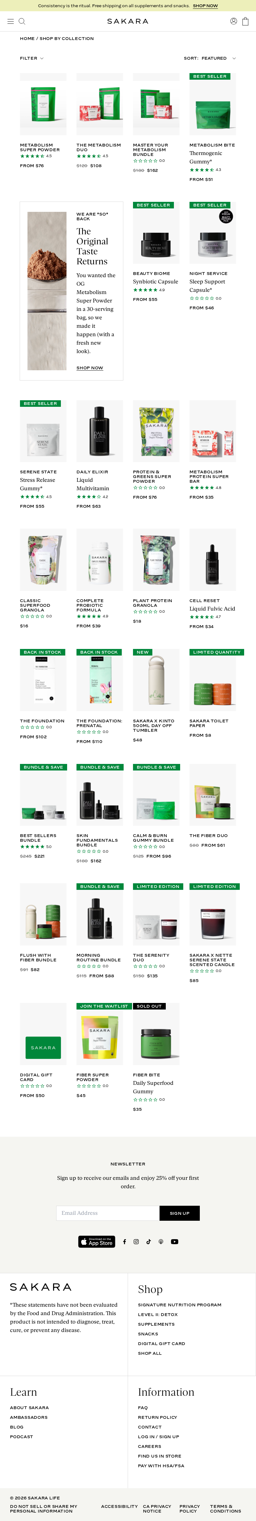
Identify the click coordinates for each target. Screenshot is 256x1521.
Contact (150, 1426)
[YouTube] (174, 1241)
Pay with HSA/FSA (161, 1465)
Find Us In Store (159, 1456)
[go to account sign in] (233, 21)
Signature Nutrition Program (180, 1304)
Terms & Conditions (225, 1509)
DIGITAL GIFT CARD (161, 1343)
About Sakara (29, 1407)
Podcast (21, 1436)
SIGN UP (208, 5)
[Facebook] (124, 1241)
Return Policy (157, 1417)
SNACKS (148, 1333)
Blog (17, 1426)
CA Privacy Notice (157, 1509)
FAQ (143, 1407)
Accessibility (119, 1506)
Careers (149, 1446)
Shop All (150, 1353)
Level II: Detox (158, 1314)
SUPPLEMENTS (156, 1324)
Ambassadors (29, 1417)
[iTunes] (161, 1241)
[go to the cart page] (245, 21)
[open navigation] (10, 21)
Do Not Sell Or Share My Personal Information (43, 1509)
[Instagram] (136, 1241)
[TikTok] (148, 1241)
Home (27, 38)
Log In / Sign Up (158, 1436)
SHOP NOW (89, 368)
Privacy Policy (190, 1509)
